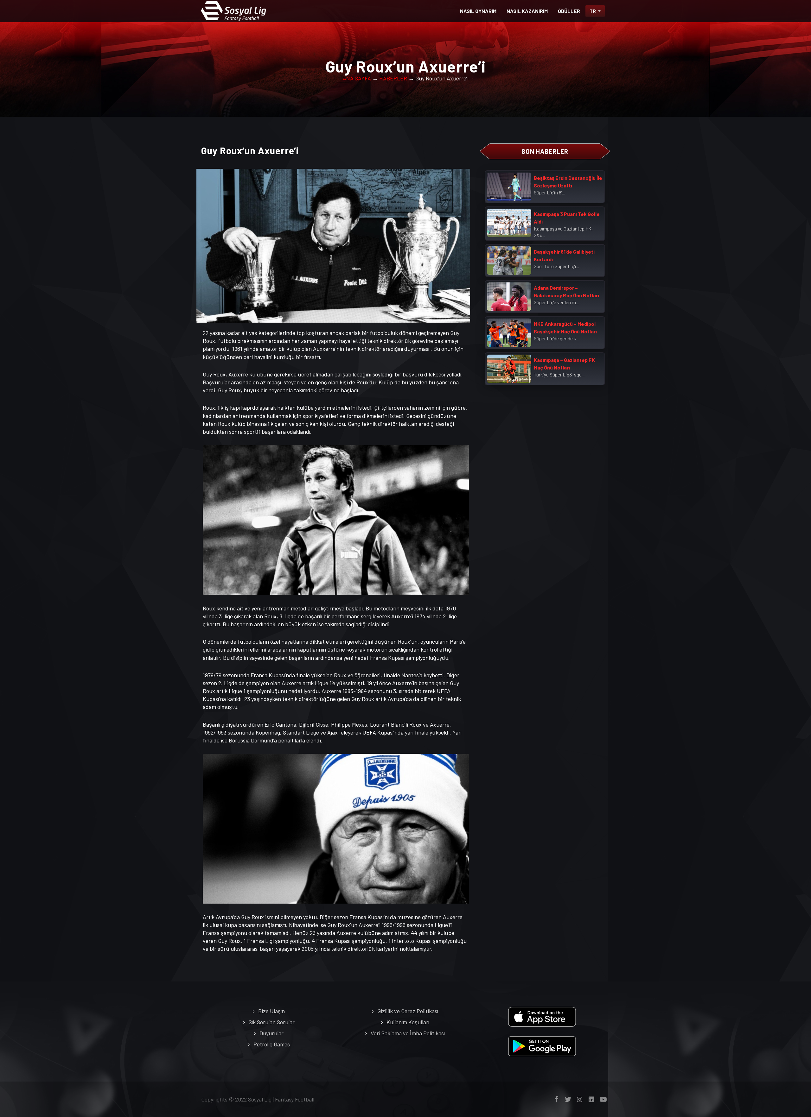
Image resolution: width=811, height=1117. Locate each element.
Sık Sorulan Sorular (272, 1022)
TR (593, 11)
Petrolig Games (271, 1044)
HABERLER (393, 78)
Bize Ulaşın (271, 1010)
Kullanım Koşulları (407, 1022)
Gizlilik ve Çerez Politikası (407, 1010)
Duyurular (271, 1033)
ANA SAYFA (357, 78)
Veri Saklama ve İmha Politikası (408, 1033)
